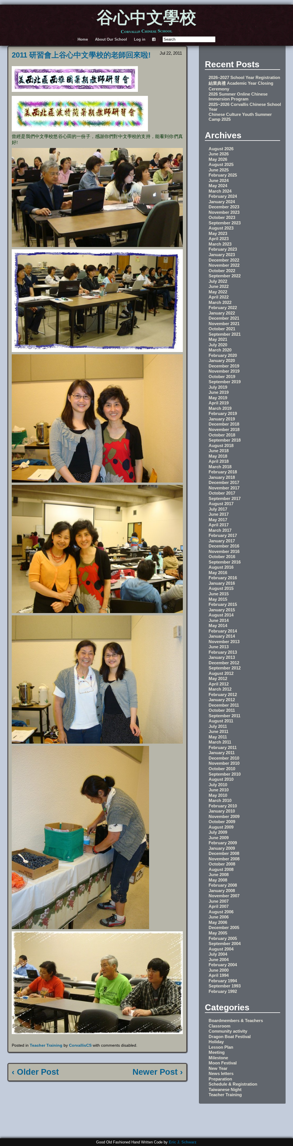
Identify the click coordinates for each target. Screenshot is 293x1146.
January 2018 (222, 477)
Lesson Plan (221, 1047)
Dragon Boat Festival (230, 1036)
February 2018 (223, 471)
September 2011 (224, 715)
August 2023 (221, 228)
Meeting (217, 1052)
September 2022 (225, 275)
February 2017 (223, 535)
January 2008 (222, 890)
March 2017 (220, 530)
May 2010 (218, 795)
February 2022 (223, 307)
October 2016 (222, 556)
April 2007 (219, 906)
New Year (218, 1068)
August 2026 (221, 148)
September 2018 (225, 440)
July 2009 (218, 832)
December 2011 (224, 705)
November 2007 (224, 895)
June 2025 (219, 169)
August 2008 (221, 869)
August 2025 (221, 164)
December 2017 (224, 482)
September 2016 (225, 562)
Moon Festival (223, 1062)
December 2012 (224, 662)
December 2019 (224, 365)
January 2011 (222, 752)
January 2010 (222, 811)
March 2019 (220, 408)
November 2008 (224, 858)
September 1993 (225, 985)
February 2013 (223, 652)
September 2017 (225, 498)
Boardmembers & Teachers (236, 1020)
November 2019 (224, 371)
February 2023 (223, 249)
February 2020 (223, 355)
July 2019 (218, 387)
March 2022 (220, 302)
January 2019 (222, 418)
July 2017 (218, 509)
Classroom (219, 1026)
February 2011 (223, 747)
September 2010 (225, 774)
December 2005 (224, 927)
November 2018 (224, 429)
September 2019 (225, 381)
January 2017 (222, 540)
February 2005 (223, 938)
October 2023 (222, 217)
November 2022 (224, 265)
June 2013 (219, 646)
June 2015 (219, 593)
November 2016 (224, 551)
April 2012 (219, 683)
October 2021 (222, 328)
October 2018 (222, 434)
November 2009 (224, 816)
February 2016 (223, 577)
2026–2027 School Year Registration (244, 77)
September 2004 (225, 943)
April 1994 (219, 975)
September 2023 (225, 222)
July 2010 (218, 784)
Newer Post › (157, 1071)
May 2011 (218, 736)
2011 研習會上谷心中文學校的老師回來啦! (81, 55)
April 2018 (219, 461)
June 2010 (219, 789)
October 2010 (222, 768)
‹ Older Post (35, 1071)
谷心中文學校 (146, 18)
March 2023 (220, 244)
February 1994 (223, 980)
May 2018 (218, 456)
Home (83, 39)
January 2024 (222, 201)
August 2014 (221, 614)
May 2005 (218, 932)
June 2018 (219, 450)
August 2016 (221, 567)
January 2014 (222, 636)
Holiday (216, 1041)
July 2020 (218, 344)
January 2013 (222, 657)
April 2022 (219, 297)
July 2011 (218, 726)
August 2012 (221, 673)
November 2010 (224, 763)
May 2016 (218, 572)
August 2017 (221, 503)
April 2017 (219, 524)
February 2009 (223, 842)
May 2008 (218, 880)
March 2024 (220, 191)
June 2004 (219, 959)
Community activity (228, 1031)
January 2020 (222, 360)
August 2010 (221, 779)
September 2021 (225, 334)
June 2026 (219, 153)
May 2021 (218, 339)
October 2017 (222, 493)
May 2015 (218, 599)
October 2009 (222, 821)
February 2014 (223, 631)
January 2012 (222, 699)
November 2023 (224, 212)
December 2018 (224, 424)
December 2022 (224, 260)
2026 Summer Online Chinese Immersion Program (238, 96)
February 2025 (223, 175)
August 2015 (221, 588)
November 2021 (224, 323)
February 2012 (223, 694)
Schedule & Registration (233, 1084)
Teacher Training (46, 1045)
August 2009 (221, 827)
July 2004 (218, 954)
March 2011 (220, 742)
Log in (139, 39)
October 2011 (222, 710)
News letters (221, 1073)
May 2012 (218, 678)
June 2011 (218, 731)
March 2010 (220, 800)
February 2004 (223, 964)
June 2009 (219, 837)
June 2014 (219, 620)
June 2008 (219, 874)
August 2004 (221, 949)
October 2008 (222, 864)
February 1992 (223, 991)
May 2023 (218, 233)
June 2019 (219, 392)
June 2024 (219, 180)
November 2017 (224, 487)
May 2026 (218, 159)
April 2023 (219, 238)
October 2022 (222, 270)
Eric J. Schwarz (183, 1142)
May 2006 (218, 922)
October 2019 (222, 376)
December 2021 (224, 318)
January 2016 (222, 583)
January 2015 (222, 609)
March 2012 (220, 689)
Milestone (218, 1057)
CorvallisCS (80, 1045)
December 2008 (224, 853)
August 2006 (221, 911)
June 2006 (219, 916)
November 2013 (224, 641)
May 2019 (218, 397)
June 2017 (219, 514)
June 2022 (219, 286)
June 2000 (219, 970)
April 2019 (219, 402)
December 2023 (224, 206)
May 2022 (218, 291)
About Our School (111, 39)
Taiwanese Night (225, 1089)
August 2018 (221, 445)
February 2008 (223, 885)
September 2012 (225, 667)
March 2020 (220, 349)
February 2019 (223, 413)
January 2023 (222, 254)
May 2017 (218, 519)
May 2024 (218, 185)
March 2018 (220, 466)
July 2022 (218, 281)
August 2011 (221, 720)
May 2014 (218, 625)
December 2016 (224, 546)
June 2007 (219, 901)
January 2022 (222, 313)
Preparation (220, 1078)
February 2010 (223, 805)
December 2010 (224, 758)
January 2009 (222, 848)
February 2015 (223, 604)
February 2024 (223, 196)
